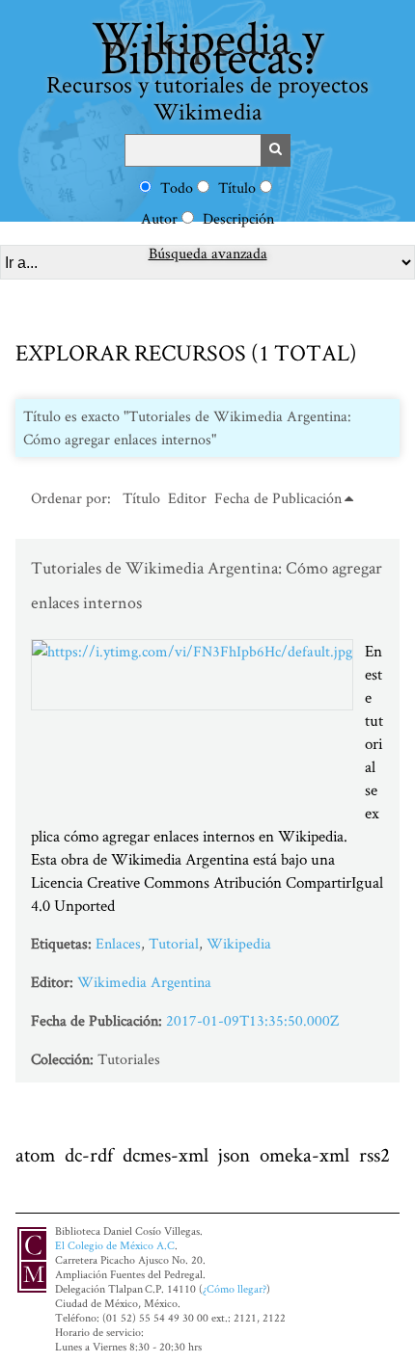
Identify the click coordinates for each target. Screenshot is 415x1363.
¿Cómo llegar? (234, 1288)
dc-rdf (89, 1154)
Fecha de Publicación (278, 498)
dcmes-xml (165, 1154)
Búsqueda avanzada (208, 253)
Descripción (238, 218)
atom (35, 1154)
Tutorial (174, 943)
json (234, 1154)
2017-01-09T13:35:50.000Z (252, 1020)
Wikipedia (239, 943)
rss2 (374, 1154)
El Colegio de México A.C (115, 1245)
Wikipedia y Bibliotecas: (207, 66)
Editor (187, 498)
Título (237, 187)
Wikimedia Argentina (144, 982)
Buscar (276, 150)
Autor (159, 218)
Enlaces (118, 943)
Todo (176, 187)
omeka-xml (304, 1154)
